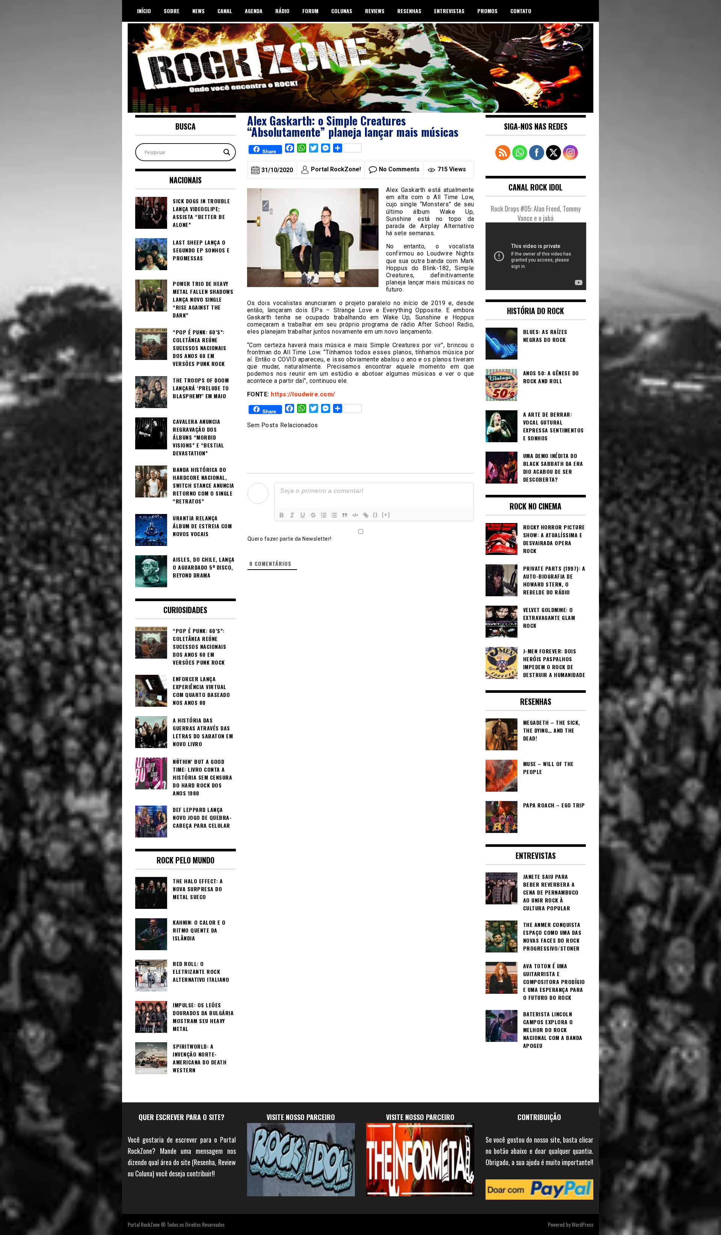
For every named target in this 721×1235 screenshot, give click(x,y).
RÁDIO (282, 11)
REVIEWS (375, 11)
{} (375, 514)
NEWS (198, 11)
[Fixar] (313, 515)
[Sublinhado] (302, 515)
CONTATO (520, 11)
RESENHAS (409, 11)
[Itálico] (292, 515)
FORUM (310, 11)
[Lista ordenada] (323, 515)
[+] (386, 514)
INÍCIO (144, 11)
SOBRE (171, 11)
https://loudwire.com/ (303, 394)
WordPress (582, 1224)
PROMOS (487, 11)
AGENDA (253, 11)
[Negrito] (281, 515)
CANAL (224, 11)
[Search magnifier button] (227, 152)
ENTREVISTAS (449, 11)
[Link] (365, 515)
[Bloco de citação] (344, 515)
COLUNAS (341, 11)
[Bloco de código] (355, 515)
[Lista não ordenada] (334, 515)
